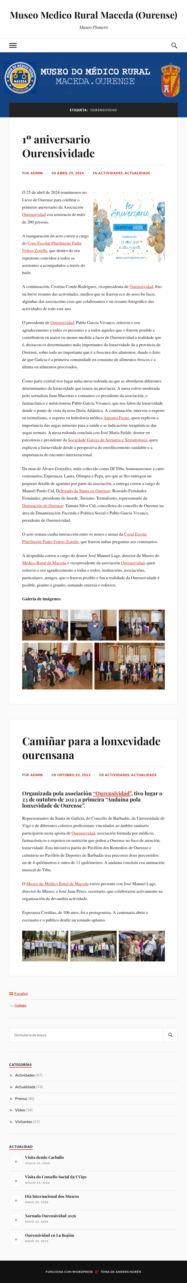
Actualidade (137, 173)
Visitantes (23, 1121)
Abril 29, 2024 (70, 173)
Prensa (21, 1098)
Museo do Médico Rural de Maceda (57, 883)
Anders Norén (128, 1272)
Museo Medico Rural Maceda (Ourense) (93, 15)
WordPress (82, 1272)
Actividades (110, 173)
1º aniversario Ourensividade (58, 146)
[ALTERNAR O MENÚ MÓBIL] (13, 45)
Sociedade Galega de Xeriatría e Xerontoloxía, (108, 440)
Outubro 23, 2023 (74, 775)
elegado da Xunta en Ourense (84, 490)
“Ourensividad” (112, 793)
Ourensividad (34, 214)
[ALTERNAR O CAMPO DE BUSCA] (174, 45)
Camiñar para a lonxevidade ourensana (91, 748)
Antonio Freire (116, 417)
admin (36, 173)
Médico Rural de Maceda (44, 563)
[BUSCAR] (170, 1035)
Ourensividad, (142, 286)
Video (20, 1109)
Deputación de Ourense (42, 505)
